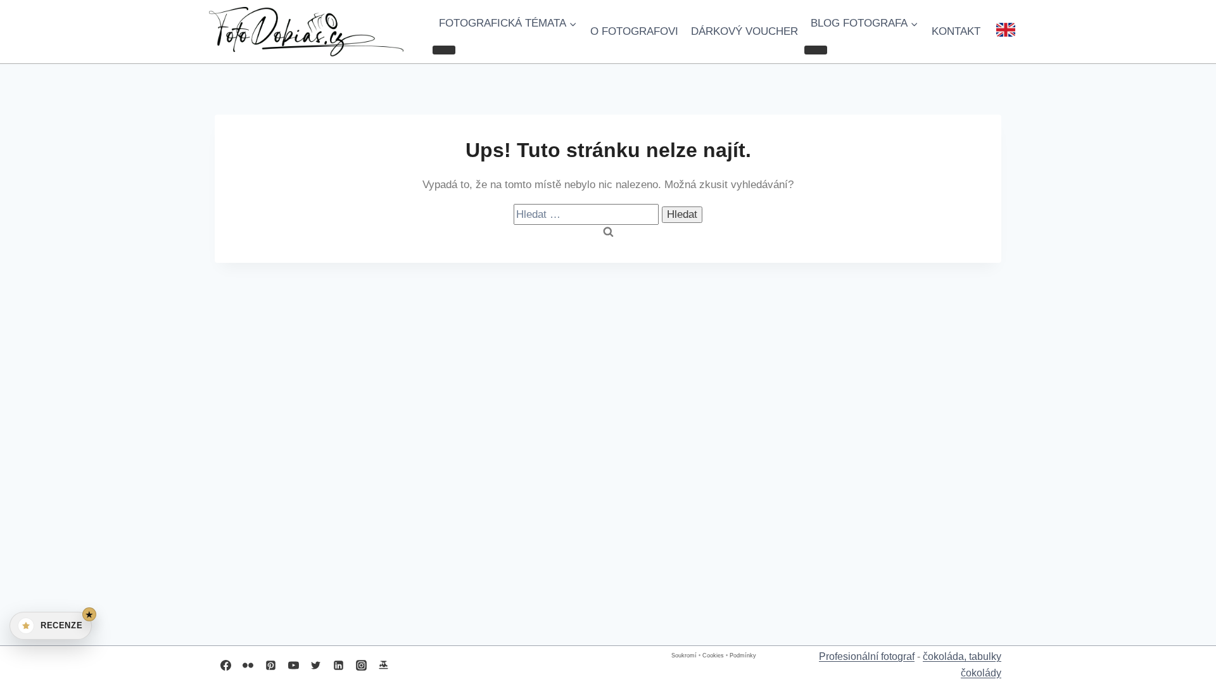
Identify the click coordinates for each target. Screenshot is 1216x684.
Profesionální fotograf (867, 656)
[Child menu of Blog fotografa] (815, 50)
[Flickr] (248, 665)
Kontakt (956, 31)
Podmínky (743, 655)
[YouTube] (293, 665)
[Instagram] (361, 665)
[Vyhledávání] (588, 214)
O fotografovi (634, 31)
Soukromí (684, 655)
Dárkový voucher (744, 31)
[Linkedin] (338, 665)
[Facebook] (225, 665)
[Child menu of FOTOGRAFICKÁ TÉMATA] (444, 50)
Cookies (713, 655)
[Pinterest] (270, 665)
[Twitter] (316, 665)
